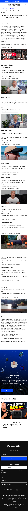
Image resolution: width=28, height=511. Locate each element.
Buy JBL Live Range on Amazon (10, 188)
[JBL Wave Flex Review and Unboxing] (14, 127)
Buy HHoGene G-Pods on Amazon (11, 144)
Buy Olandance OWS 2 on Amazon (11, 233)
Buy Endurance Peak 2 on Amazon (11, 264)
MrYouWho (23, 44)
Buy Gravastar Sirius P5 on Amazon (11, 280)
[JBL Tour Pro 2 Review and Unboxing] (14, 94)
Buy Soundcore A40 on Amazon (10, 297)
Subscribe (14, 458)
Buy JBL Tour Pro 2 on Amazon (10, 78)
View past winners (20, 390)
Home (2, 8)
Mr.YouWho (11, 504)
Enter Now (7, 390)
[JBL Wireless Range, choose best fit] (14, 203)
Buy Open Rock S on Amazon (9, 174)
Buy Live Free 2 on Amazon (9, 219)
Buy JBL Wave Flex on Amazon (10, 112)
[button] (2, 4)
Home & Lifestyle (9, 8)
